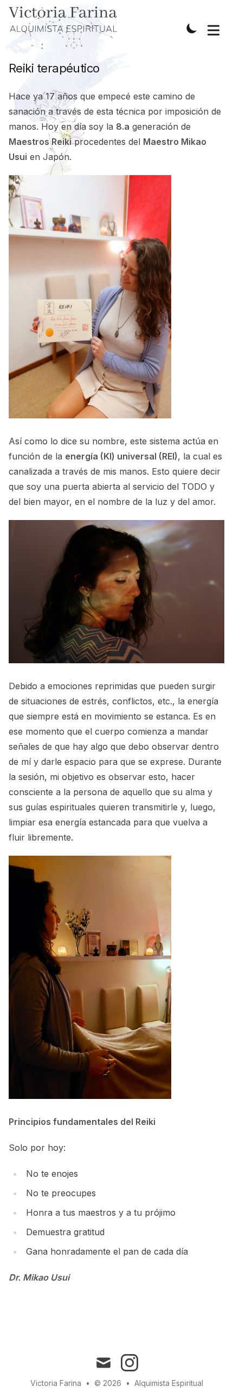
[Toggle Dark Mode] (191, 28)
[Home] (63, 20)
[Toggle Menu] (213, 28)
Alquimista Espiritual (168, 1383)
